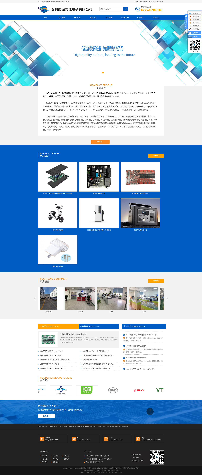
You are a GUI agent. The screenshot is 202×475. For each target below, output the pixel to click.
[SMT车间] (162, 298)
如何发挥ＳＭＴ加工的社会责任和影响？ (95, 351)
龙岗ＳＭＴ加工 (107, 468)
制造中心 (93, 18)
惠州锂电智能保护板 (140, 230)
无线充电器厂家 (72, 427)
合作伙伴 (140, 18)
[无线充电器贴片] (47, 390)
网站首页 (44, 456)
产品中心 (77, 18)
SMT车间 (162, 311)
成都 (120, 472)
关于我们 (61, 18)
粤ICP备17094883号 (89, 470)
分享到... (195, 36)
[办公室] (99, 298)
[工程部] (130, 298)
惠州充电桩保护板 (99, 193)
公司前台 (67, 311)
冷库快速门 (80, 427)
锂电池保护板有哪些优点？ (94, 462)
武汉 (117, 472)
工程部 (130, 311)
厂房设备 (44, 459)
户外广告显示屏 (96, 427)
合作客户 (67, 459)
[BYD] (99, 390)
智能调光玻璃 (105, 427)
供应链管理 (125, 18)
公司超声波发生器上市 (89, 360)
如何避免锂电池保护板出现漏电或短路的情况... (97, 355)
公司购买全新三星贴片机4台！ (50, 364)
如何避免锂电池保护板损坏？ (137, 339)
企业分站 (136, 1)
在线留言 (196, 33)
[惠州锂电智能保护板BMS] (140, 177)
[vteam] (151, 390)
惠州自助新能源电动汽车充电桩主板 (99, 230)
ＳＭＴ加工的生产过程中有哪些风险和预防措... (55, 360)
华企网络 (115, 470)
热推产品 (82, 472)
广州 (112, 472)
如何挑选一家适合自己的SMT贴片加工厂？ (54, 368)
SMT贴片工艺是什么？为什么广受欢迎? (141, 362)
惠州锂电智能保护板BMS (140, 193)
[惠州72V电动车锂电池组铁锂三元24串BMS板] (57, 177)
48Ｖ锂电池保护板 (125, 468)
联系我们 (156, 18)
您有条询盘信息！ (158, 1)
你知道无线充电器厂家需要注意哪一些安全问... (97, 364)
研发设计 (109, 18)
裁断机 (126, 427)
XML (150, 1)
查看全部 (156, 156)
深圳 (95, 472)
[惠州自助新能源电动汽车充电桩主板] (99, 213)
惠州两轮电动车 (57, 230)
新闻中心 (55, 459)
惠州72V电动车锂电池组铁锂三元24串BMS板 (57, 193)
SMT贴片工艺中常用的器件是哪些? (97, 456)
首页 (45, 18)
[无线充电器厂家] (73, 390)
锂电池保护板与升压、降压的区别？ (51, 355)
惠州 (100, 472)
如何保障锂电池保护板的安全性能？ (73, 334)
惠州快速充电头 (57, 266)
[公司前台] (67, 298)
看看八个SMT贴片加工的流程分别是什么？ (96, 368)
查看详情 (100, 142)
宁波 (114, 472)
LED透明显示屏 (87, 427)
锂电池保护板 (116, 468)
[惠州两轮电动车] (57, 213)
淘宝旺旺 (195, 13)
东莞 (97, 472)
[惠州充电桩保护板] (99, 177)
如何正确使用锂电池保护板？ (137, 351)
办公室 (99, 311)
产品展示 (67, 456)
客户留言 (44, 462)
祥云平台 (103, 470)
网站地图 (142, 1)
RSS (147, 1)
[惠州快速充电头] (57, 250)
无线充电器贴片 (62, 427)
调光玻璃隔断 (113, 427)
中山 (103, 472)
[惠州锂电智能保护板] (140, 213)
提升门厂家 (120, 427)
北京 (106, 472)
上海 (109, 472)
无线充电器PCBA (53, 427)
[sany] (125, 390)
